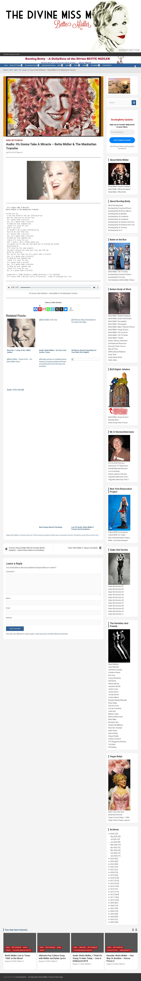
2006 (112, 911)
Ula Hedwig (112, 747)
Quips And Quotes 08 (116, 606)
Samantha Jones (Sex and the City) (86, 535)
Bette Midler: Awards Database (119, 186)
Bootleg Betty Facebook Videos (119, 274)
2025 (112, 859)
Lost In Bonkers (114, 471)
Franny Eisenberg (114, 678)
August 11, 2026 (78, 964)
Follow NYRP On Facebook (118, 532)
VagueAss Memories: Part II (118, 480)
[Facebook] (35, 307)
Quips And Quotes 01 (116, 586)
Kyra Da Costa (113, 706)
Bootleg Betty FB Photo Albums (119, 211)
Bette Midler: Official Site (117, 192)
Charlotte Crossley (115, 670)
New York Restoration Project (119, 538)
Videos (67, 65)
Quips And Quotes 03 (116, 592)
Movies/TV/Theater (15, 65)
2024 (112, 861)
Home (6, 65)
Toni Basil (111, 744)
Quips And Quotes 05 (116, 597)
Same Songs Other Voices (117, 423)
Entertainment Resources (117, 343)
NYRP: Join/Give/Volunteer (118, 540)
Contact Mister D (107, 65)
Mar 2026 (113, 850)
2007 (112, 908)
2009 (112, 903)
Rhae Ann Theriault (115, 728)
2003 (112, 919)
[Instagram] (53, 307)
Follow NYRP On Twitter (116, 535)
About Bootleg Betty (115, 205)
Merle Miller (112, 719)
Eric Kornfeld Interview (116, 463)
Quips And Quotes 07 (116, 603)
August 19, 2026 (10, 961)
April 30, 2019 (11, 152)
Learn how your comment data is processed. (51, 634)
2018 (112, 878)
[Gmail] (44, 307)
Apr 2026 (113, 848)
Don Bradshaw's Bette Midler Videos (121, 280)
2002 (112, 922)
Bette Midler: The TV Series (118, 272)
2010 (112, 900)
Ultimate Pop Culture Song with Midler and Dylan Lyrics (52, 957)
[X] (57, 307)
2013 (112, 892)
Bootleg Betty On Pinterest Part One (121, 222)
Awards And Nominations (48, 65)
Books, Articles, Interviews (117, 341)
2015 (112, 886)
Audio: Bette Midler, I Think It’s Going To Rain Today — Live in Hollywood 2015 (87, 958)
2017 (112, 881)
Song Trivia (112, 354)
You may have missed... (16, 929)
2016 (112, 883)
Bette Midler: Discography (117, 321)
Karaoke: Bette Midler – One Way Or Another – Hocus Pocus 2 (120, 958)
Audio (8, 140)
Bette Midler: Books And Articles (120, 319)
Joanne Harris (113, 692)
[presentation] (133, 929)
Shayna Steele (113, 736)
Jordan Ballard (113, 697)
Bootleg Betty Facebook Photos (119, 208)
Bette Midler (17, 140)
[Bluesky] (66, 307)
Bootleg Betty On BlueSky (117, 214)
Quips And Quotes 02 (116, 589)
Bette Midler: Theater (115, 338)
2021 (112, 870)
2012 (112, 895)
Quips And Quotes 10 (116, 611)
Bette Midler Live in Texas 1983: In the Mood (17, 957)
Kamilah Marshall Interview (117, 468)
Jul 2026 (113, 839)
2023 (112, 864)
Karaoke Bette (113, 420)
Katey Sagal (112, 703)
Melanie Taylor (113, 714)
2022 (112, 867)
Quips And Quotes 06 (116, 600)
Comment (10, 572)
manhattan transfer (66, 535)
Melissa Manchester (115, 717)
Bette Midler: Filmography (117, 324)
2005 (112, 914)
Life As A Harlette (114, 708)
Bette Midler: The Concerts (118, 332)
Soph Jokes (112, 360)
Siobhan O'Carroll (114, 739)
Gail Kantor (112, 681)
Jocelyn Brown (113, 695)
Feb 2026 (113, 853)
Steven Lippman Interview (117, 474)
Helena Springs (113, 684)
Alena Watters (113, 664)
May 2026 (113, 845)
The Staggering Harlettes (117, 742)
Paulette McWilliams (115, 725)
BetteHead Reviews (115, 815)
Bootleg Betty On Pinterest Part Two (121, 225)
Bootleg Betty (21, 977)
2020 (112, 872)
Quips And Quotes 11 (116, 614)
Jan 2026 (113, 856)
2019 (112, 875)
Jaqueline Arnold (114, 686)
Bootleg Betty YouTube (116, 277)
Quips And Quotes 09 (116, 608)
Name (8, 598)
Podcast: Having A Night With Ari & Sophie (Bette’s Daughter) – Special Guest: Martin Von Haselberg (27, 549)
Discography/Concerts (31, 65)
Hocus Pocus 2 (112, 950)
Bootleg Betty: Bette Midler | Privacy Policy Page (45, 977)
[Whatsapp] (48, 307)
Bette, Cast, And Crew (116, 812)
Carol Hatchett (113, 667)
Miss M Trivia (113, 349)
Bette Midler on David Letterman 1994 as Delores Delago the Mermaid (34, 535)
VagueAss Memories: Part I (118, 477)
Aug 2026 (113, 836)
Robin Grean (112, 731)
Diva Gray (111, 675)
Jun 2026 (113, 842)
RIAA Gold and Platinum (116, 352)
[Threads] (61, 307)
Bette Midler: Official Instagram (119, 189)
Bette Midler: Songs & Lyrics (118, 330)
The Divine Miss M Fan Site (21, 950)
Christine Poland (114, 672)
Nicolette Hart (113, 722)
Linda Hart (112, 711)
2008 (112, 906)
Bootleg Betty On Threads (117, 228)
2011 (112, 897)
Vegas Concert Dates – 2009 (118, 817)
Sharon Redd (113, 733)
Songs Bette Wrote (115, 357)
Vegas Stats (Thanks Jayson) (119, 820)
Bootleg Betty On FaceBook (118, 216)
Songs (8, 950)
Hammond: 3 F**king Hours (118, 466)
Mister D (20, 152)
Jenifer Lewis (113, 689)
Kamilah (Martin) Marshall (117, 700)
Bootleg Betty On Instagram (118, 219)
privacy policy (130, 146)
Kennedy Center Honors (117, 346)
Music (59, 65)
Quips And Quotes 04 (116, 595)
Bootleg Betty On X (115, 230)
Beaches (82, 947)
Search (134, 102)
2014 (112, 889)
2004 (112, 917)
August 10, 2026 (112, 964)
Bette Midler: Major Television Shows (121, 327)
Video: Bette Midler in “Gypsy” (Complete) (83, 548)
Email (8, 608)
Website (9, 618)
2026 (112, 834)
